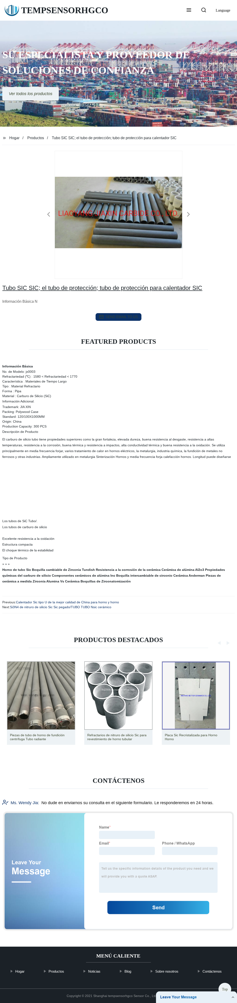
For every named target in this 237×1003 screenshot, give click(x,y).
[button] (189, 10)
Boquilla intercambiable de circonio (144, 575)
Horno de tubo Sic (16, 570)
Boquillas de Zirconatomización (106, 581)
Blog (128, 971)
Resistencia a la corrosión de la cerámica (128, 570)
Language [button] (223, 10)
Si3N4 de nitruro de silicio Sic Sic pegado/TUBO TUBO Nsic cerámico (60, 607)
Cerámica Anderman (189, 575)
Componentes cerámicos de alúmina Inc (83, 575)
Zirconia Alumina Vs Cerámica (56, 581)
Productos (35, 138)
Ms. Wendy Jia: (25, 802)
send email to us (122, 317)
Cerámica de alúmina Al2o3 (183, 570)
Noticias (94, 971)
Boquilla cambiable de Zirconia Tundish (63, 570)
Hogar (14, 138)
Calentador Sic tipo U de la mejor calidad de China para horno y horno (67, 602)
